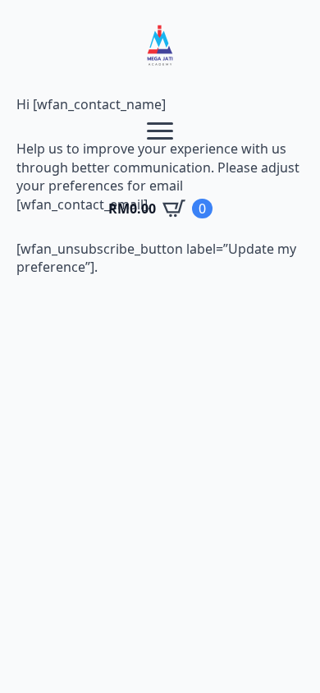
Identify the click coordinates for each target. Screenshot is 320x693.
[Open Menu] (160, 130)
